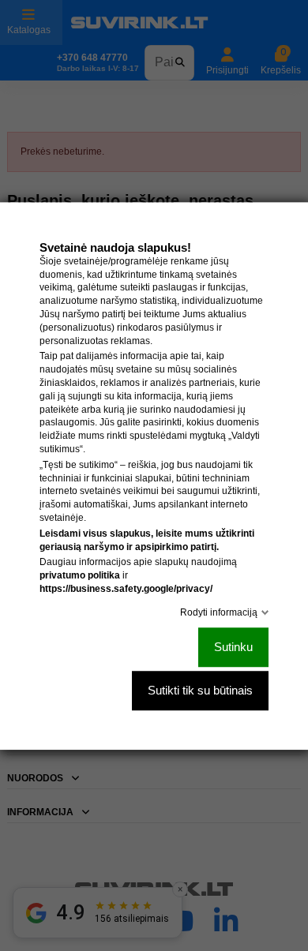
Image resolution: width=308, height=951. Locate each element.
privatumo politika (79, 575)
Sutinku (233, 646)
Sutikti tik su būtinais (200, 690)
